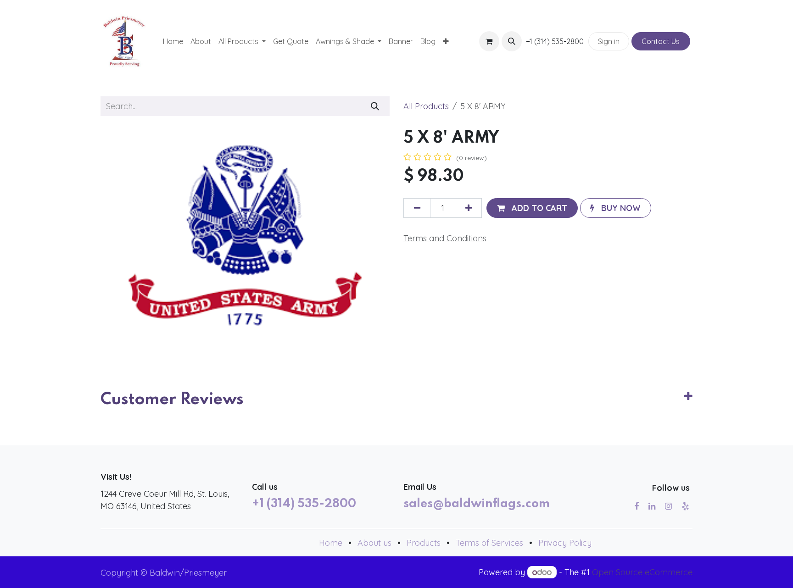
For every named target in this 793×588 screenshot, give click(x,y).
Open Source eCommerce (642, 572)
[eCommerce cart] (489, 41)
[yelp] (685, 506)
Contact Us (661, 41)
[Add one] (468, 208)
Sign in (609, 41)
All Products (426, 106)
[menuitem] (173, 41)
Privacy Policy (565, 543)
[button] (512, 41)
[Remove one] (416, 208)
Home (330, 543)
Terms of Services (489, 543)
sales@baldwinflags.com (476, 504)
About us (374, 543)
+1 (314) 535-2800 (304, 504)
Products (424, 543)
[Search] (375, 106)
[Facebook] (636, 506)
